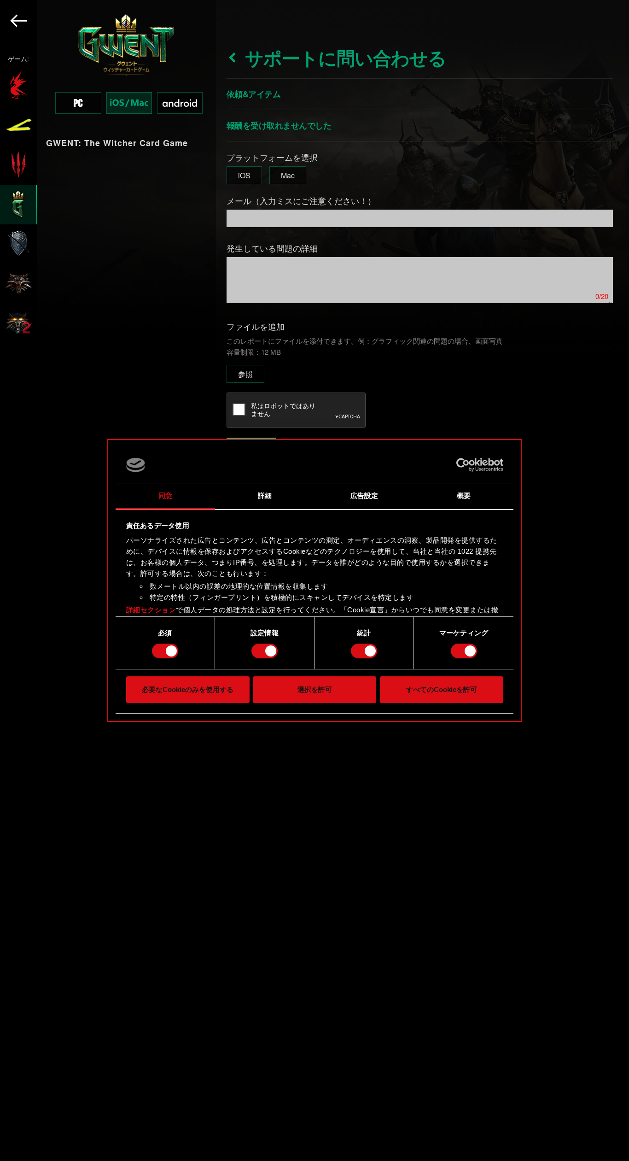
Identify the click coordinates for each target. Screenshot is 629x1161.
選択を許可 (314, 689)
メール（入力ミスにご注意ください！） (301, 200)
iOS (244, 175)
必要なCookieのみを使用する (187, 689)
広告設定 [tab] (364, 495)
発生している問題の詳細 (272, 248)
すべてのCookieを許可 (441, 689)
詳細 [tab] (265, 495)
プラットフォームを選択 (272, 157)
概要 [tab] (464, 495)
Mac (288, 175)
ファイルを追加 (256, 326)
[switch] (264, 651)
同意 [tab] (165, 495)
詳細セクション (151, 610)
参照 (245, 374)
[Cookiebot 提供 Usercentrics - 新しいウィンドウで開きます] (463, 465)
